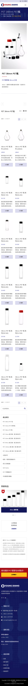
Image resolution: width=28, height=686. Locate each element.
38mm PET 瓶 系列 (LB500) (6, 148)
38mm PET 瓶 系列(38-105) (6, 194)
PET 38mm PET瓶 (16, 16)
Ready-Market (20, 683)
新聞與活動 (6, 668)
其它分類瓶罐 (6, 463)
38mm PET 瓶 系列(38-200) (20, 194)
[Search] (25, 408)
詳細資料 (14, 529)
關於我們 (5, 662)
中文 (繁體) (24, 1)
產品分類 (9, 16)
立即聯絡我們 (22, 554)
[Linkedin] (5, 598)
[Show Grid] (24, 111)
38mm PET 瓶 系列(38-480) (20, 286)
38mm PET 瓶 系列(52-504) (20, 332)
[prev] (2, 104)
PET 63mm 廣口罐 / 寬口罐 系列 (11, 438)
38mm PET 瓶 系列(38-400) (6, 286)
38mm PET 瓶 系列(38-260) (6, 240)
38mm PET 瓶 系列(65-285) (20, 378)
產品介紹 (5, 665)
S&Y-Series (6, 468)
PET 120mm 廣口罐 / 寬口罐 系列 (12, 447)
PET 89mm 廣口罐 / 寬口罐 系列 (11, 442)
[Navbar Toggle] (25, 5)
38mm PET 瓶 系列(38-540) (6, 332)
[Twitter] (3, 598)
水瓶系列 (5, 455)
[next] (25, 104)
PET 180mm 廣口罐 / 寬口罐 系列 (12, 451)
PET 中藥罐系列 (7, 472)
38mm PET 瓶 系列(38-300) (20, 240)
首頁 (4, 16)
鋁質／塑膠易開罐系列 (9, 459)
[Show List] (26, 111)
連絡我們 (5, 671)
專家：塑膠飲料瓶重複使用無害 (10, 641)
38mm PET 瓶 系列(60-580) (6, 378)
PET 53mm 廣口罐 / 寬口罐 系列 (11, 434)
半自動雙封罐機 (7, 476)
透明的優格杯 (5, 634)
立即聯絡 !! (14, 574)
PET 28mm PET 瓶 (8, 421)
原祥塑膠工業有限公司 (16, 680)
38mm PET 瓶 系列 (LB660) (20, 148)
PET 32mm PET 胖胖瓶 (9, 425)
